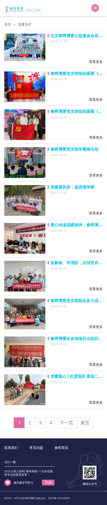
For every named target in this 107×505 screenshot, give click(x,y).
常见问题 (36, 448)
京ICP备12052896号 (59, 498)
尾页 (85, 423)
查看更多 (96, 61)
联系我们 (11, 448)
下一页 (66, 423)
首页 (7, 24)
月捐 (48, 482)
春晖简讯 (61, 448)
